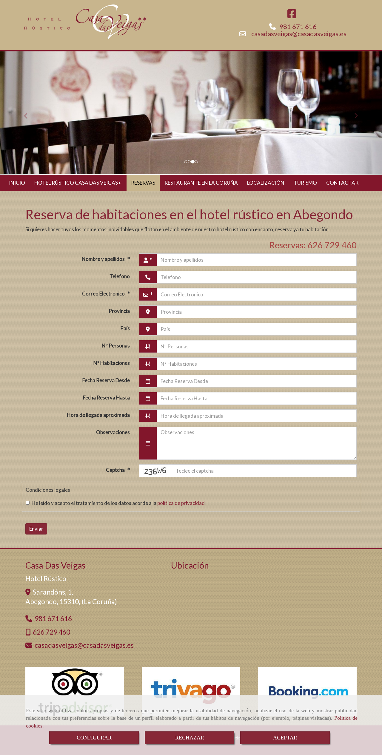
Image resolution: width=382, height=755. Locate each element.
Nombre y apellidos (104, 259)
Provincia (119, 311)
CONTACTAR (342, 183)
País (125, 328)
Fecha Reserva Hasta (106, 397)
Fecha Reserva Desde (106, 380)
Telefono (120, 276)
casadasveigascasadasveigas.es (298, 34)
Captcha (116, 470)
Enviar (36, 529)
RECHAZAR (189, 738)
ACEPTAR (285, 738)
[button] (28, 113)
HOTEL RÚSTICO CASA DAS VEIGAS (76, 183)
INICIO (17, 183)
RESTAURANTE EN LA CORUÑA (201, 183)
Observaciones (113, 432)
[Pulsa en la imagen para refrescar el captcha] (155, 471)
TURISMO (305, 183)
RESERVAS (143, 183)
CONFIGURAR (94, 738)
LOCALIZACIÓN (265, 183)
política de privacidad (181, 503)
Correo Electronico (104, 293)
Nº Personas (116, 345)
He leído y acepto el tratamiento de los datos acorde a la (118, 503)
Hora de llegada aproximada (98, 415)
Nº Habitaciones (111, 363)
